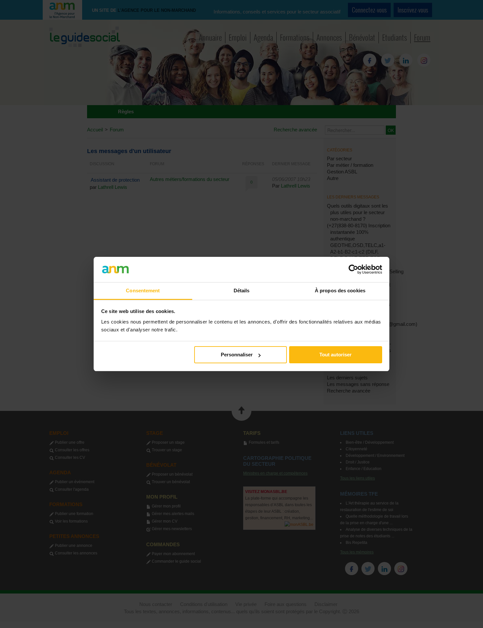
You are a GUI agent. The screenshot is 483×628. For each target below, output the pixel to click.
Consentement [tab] (143, 290)
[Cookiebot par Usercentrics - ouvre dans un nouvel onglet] (353, 269)
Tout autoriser (335, 354)
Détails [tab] (242, 290)
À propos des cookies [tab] (340, 290)
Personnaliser (237, 354)
